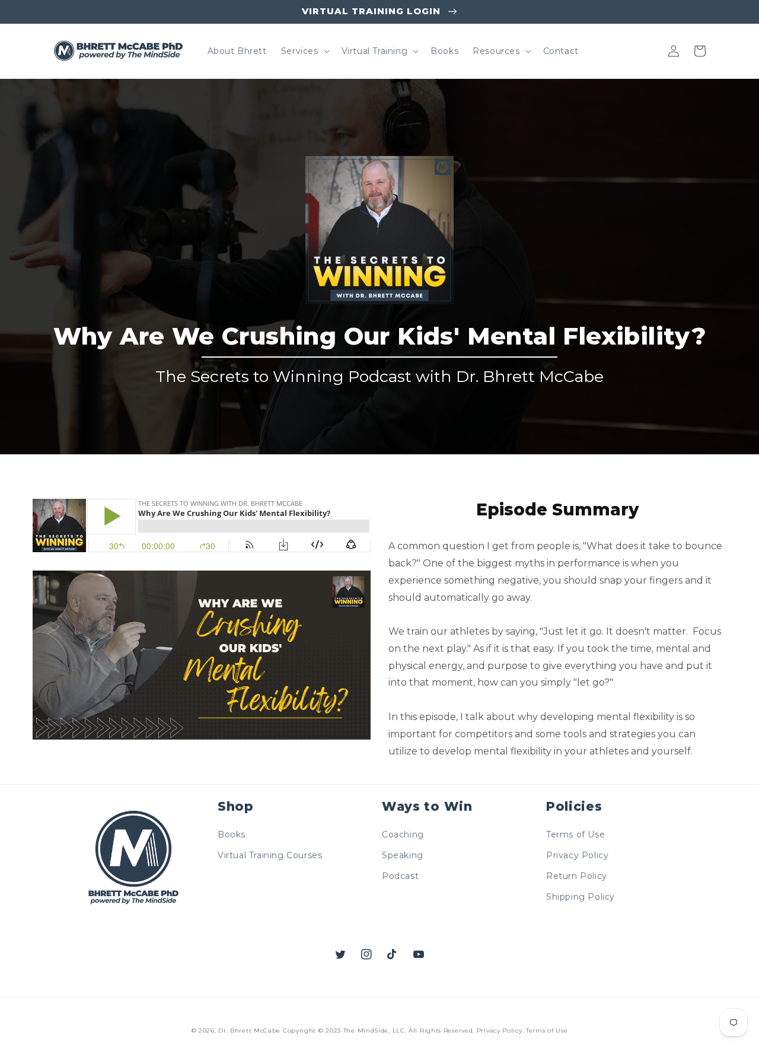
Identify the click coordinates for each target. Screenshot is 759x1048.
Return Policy (576, 876)
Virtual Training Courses (270, 855)
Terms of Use (575, 834)
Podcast (400, 876)
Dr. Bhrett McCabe (249, 1030)
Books (231, 834)
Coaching (403, 834)
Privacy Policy (577, 855)
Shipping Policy (580, 896)
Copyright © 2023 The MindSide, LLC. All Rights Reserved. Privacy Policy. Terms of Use (425, 1030)
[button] (304, 51)
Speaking (402, 855)
